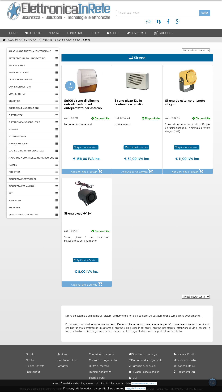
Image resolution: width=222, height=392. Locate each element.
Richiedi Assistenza (100, 371)
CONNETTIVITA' (17, 93)
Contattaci (75, 33)
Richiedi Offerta (35, 366)
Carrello (166, 33)
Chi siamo (62, 354)
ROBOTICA (14, 172)
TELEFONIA (14, 207)
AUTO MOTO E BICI (19, 72)
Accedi (114, 33)
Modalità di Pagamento (103, 360)
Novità (54, 33)
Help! (95, 33)
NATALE (13, 164)
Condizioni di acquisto (102, 354)
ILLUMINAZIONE (17, 136)
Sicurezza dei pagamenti (146, 360)
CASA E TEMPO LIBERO (21, 79)
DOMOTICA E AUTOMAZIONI (24, 108)
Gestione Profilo (185, 354)
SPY (11, 193)
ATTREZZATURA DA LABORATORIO (27, 58)
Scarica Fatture (185, 366)
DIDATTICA (14, 100)
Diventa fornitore (67, 360)
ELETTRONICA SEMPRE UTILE (24, 122)
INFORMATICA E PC (19, 143)
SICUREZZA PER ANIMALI (22, 186)
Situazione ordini (186, 360)
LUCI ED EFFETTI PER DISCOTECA (26, 150)
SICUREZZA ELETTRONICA (22, 179)
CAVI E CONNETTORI (20, 86)
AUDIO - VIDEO (17, 65)
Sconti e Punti (97, 377)
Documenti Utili (185, 371)
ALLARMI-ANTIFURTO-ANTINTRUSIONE (30, 51)
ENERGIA (13, 129)
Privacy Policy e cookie (145, 371)
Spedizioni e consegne (144, 354)
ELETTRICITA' (16, 115)
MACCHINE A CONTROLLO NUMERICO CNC (31, 157)
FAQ (134, 377)
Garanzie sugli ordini (143, 366)
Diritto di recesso (99, 366)
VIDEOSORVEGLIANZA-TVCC (24, 214)
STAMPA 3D (15, 200)
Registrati (138, 33)
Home (13, 33)
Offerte (34, 33)
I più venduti (33, 371)
